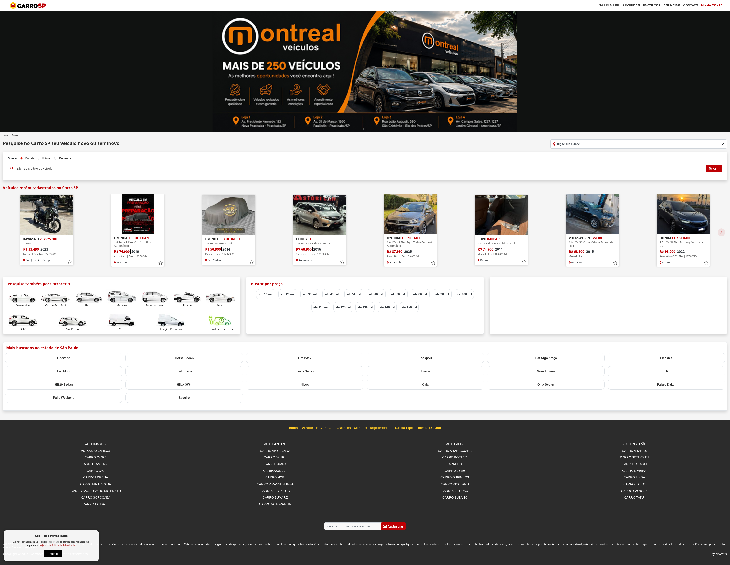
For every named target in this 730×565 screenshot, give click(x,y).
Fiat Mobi (63, 371)
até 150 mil (409, 307)
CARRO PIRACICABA (95, 484)
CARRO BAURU (275, 457)
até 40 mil (332, 294)
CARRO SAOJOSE (634, 491)
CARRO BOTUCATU (634, 457)
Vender (307, 428)
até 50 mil (354, 294)
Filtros (46, 158)
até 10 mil (265, 294)
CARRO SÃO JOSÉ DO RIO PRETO (96, 491)
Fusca (425, 371)
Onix (425, 384)
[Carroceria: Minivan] (121, 296)
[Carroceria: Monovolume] (154, 296)
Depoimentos (380, 428)
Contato (690, 5)
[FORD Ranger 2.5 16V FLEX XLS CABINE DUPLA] (501, 215)
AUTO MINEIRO (275, 444)
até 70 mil (398, 294)
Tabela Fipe (609, 5)
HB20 (666, 371)
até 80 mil (420, 294)
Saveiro (184, 397)
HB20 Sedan (64, 384)
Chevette (63, 358)
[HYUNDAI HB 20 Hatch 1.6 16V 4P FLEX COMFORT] (228, 215)
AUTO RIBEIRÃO (634, 444)
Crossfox (304, 358)
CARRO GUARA (275, 464)
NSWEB (721, 553)
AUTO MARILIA (95, 444)
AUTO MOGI (454, 444)
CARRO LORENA (95, 477)
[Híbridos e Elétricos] (220, 319)
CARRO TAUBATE (96, 504)
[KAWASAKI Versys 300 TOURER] (46, 215)
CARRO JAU (96, 470)
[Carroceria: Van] (121, 319)
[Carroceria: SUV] (23, 319)
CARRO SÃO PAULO (275, 491)
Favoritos (651, 5)
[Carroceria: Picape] (187, 296)
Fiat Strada (184, 371)
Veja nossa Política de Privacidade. (58, 545)
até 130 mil (365, 307)
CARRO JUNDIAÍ (275, 470)
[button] (363, 129)
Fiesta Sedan (304, 371)
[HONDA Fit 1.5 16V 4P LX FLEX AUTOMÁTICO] (319, 215)
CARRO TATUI (634, 497)
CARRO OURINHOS (454, 477)
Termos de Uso (428, 428)
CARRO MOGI (275, 477)
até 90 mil (442, 294)
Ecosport (425, 358)
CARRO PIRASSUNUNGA (275, 484)
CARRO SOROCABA (95, 497)
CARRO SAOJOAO (454, 491)
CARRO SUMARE (275, 497)
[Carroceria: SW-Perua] (72, 319)
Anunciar (671, 5)
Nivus (305, 384)
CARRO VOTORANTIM (275, 504)
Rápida (30, 158)
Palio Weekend (64, 397)
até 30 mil (310, 294)
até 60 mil (376, 294)
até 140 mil (387, 307)
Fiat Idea (666, 358)
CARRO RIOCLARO (455, 484)
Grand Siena (546, 371)
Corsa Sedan (184, 358)
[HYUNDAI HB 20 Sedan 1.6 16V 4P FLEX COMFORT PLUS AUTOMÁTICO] (137, 214)
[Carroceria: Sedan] (220, 296)
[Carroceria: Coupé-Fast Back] (55, 296)
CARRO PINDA (634, 477)
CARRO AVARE (96, 457)
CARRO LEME (455, 470)
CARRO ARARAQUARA (455, 450)
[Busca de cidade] (722, 144)
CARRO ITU (454, 464)
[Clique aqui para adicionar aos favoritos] (69, 261)
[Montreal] (365, 70)
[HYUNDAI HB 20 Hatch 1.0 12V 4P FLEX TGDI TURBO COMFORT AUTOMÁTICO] (410, 214)
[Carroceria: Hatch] (88, 296)
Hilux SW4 (184, 384)
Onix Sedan (545, 384)
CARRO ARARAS (634, 450)
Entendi (53, 553)
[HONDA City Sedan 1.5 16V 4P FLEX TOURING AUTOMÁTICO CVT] (683, 214)
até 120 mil (343, 307)
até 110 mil (320, 307)
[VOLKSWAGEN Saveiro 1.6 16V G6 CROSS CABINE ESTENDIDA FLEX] (592, 214)
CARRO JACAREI (634, 464)
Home (5, 135)
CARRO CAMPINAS (96, 464)
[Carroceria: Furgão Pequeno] (171, 319)
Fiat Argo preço (546, 358)
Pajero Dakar (666, 384)
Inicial (294, 428)
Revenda (65, 158)
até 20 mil (287, 294)
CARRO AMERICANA (275, 450)
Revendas (631, 5)
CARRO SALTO (634, 484)
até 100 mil (464, 294)
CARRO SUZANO (454, 497)
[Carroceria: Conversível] (23, 296)
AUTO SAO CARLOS (95, 450)
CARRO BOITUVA (454, 457)
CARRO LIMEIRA (634, 470)
